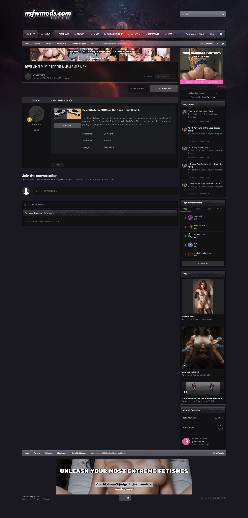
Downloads (64, 34)
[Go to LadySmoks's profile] (184, 112)
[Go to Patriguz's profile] (184, 129)
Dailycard (40, 75)
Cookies (37, 499)
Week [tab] (185, 209)
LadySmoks (196, 114)
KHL (196, 244)
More (169, 34)
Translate (211, 97)
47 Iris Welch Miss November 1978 (204, 184)
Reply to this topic (164, 88)
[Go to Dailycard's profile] (28, 76)
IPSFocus (37, 496)
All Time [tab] (220, 209)
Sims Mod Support (62, 78)
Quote (59, 165)
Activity (134, 34)
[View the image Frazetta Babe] (203, 296)
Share (148, 76)
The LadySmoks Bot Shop (200, 111)
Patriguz (194, 133)
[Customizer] (222, 34)
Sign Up (213, 34)
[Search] (223, 14)
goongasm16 (198, 441)
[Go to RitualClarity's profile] (190, 235)
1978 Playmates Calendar (200, 147)
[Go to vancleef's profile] (190, 217)
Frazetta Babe (188, 316)
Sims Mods (109, 147)
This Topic (212, 14)
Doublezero (199, 225)
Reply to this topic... (47, 191)
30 (37, 130)
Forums (46, 34)
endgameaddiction (202, 253)
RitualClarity (199, 234)
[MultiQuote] (53, 165)
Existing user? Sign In (196, 34)
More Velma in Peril (190, 372)
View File (67, 125)
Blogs (96, 34)
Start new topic (138, 88)
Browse (80, 34)
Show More (203, 263)
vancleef (198, 216)
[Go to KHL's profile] (190, 244)
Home (32, 34)
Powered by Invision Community (213, 498)
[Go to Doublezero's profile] (190, 226)
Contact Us (26, 499)
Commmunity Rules (115, 34)
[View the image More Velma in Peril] (203, 348)
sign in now (84, 179)
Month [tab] (197, 209)
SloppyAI (46, 499)
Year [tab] (209, 209)
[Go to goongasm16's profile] (186, 441)
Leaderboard (153, 34)
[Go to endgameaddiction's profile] (190, 254)
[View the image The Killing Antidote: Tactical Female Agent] (203, 388)
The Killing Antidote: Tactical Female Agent (202, 398)
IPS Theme (26, 496)
